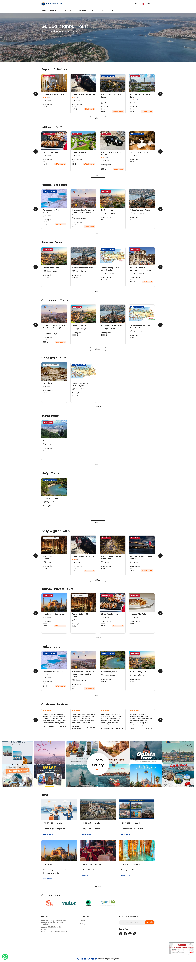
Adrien (132, 728)
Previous (35, 94)
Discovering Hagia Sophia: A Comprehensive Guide (54, 871)
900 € (74, 224)
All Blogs (98, 886)
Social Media (124, 929)
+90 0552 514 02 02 (51, 927)
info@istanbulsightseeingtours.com (54, 930)
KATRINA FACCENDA (76, 727)
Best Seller (135, 76)
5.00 (48, 97)
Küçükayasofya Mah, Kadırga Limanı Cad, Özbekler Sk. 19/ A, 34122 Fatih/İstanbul (54, 923)
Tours (72, 10)
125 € (74, 162)
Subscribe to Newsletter (129, 916)
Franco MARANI (107, 728)
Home (44, 10)
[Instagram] (120, 933)
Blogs (93, 10)
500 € (74, 107)
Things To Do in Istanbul (92, 829)
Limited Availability (51, 365)
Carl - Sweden (48, 726)
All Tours (98, 118)
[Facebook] (125, 933)
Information (46, 916)
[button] (63, 10)
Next (160, 94)
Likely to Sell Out (108, 76)
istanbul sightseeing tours (54, 829)
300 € (103, 167)
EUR (136, 4)
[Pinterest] (130, 933)
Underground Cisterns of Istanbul (134, 870)
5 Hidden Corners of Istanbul (132, 829)
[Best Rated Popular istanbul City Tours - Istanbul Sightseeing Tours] (68, 4)
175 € (103, 109)
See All (98, 769)
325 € (45, 222)
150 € (132, 109)
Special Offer (49, 76)
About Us (53, 10)
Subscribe (149, 922)
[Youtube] (134, 933)
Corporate (84, 916)
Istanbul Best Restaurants (92, 870)
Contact (111, 10)
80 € (132, 568)
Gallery (82, 924)
